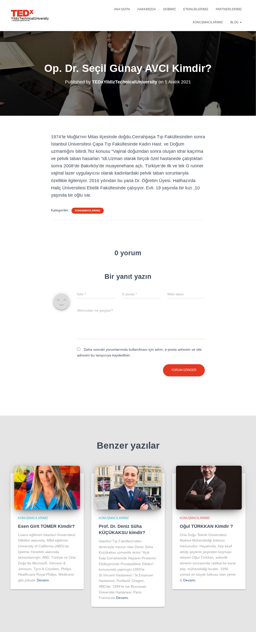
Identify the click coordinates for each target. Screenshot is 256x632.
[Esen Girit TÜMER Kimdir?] (47, 487)
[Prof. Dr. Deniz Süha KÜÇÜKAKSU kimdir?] (128, 487)
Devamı (43, 580)
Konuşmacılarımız (208, 22)
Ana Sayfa (122, 9)
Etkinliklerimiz (195, 9)
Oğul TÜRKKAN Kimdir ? (206, 526)
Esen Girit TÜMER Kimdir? (46, 526)
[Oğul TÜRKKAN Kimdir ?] (209, 487)
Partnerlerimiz (229, 9)
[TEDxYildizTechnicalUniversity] (30, 15)
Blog (234, 22)
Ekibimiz (169, 9)
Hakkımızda (147, 9)
